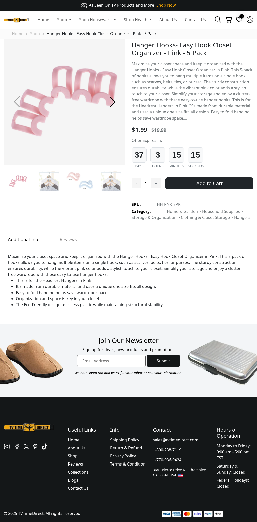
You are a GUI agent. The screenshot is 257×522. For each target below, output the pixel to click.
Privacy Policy (123, 456)
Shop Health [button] (136, 19)
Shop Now (166, 5)
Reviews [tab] (68, 239)
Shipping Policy (124, 440)
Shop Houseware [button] (96, 19)
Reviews (75, 464)
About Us (168, 19)
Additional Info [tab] (24, 239)
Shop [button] (62, 19)
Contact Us (195, 19)
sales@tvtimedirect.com (175, 440)
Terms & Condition (128, 464)
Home (43, 19)
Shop (35, 33)
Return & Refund (126, 448)
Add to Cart (209, 183)
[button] (112, 101)
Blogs (73, 480)
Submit (163, 361)
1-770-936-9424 (167, 460)
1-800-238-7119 (167, 450)
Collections (78, 472)
